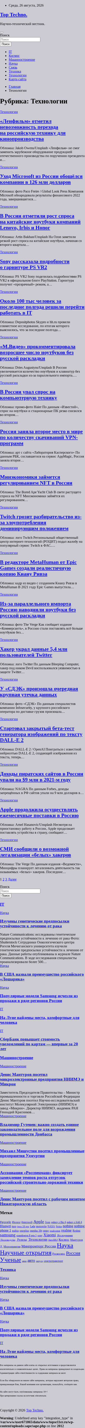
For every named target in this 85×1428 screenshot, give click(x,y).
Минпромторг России (38, 1246)
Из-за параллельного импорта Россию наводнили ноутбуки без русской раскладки (38, 609)
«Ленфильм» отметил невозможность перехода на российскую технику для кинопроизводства (33, 130)
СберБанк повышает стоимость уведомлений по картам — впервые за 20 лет (39, 1044)
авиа (24, 1261)
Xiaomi (49, 1235)
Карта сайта (17, 79)
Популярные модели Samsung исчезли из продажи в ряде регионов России (39, 998)
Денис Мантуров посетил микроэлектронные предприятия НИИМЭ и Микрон (42, 1079)
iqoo (14, 1226)
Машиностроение (22, 59)
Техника (15, 71)
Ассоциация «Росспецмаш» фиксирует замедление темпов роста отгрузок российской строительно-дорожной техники (41, 1177)
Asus (47, 1222)
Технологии (18, 75)
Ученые (10, 1259)
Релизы (21, 1239)
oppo (46, 1230)
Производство (7, 1240)
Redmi (76, 1230)
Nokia (59, 1226)
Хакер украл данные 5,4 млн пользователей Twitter (33, 652)
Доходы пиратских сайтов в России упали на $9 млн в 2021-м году (41, 776)
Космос (14, 55)
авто (31, 1260)
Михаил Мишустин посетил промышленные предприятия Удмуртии (42, 1153)
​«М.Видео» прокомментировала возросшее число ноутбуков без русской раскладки (37, 352)
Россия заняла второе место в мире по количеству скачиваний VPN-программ (41, 437)
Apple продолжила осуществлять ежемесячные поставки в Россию (39, 812)
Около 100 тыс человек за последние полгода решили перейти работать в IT (42, 307)
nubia (15, 1230)
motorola (41, 1226)
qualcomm (55, 1231)
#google (5, 1222)
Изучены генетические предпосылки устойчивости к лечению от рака (34, 923)
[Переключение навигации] (1, 32)
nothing (68, 1226)
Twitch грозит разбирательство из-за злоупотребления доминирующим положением (41, 522)
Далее (12, 879)
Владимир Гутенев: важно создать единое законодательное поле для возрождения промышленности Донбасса (39, 1129)
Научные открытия (25, 1252)
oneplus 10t (36, 1230)
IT (10, 52)
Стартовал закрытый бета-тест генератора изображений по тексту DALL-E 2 (41, 734)
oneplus (24, 1230)
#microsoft (26, 1222)
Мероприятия (11, 1246)
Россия (73, 1253)
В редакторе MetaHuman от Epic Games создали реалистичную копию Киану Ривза (38, 568)
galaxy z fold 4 (74, 1222)
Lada (32, 1226)
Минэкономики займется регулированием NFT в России (36, 480)
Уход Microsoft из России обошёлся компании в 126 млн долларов (41, 179)
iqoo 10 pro (23, 1226)
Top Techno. (13, 14)
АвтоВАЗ (53, 1240)
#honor (16, 1222)
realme (66, 1230)
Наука (13, 63)
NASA (51, 1226)
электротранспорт (53, 1261)
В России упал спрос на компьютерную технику (28, 395)
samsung (7, 1235)
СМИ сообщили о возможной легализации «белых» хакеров (35, 852)
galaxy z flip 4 (58, 1222)
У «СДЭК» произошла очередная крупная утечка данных (39, 691)
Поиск (5, 35)
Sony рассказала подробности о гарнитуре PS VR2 (35, 264)
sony (39, 1235)
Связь (13, 67)
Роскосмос (58, 1253)
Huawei (5, 1226)
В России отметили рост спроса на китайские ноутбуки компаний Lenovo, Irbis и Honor (40, 221)
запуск (39, 1261)
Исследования (65, 1235)
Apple (38, 1221)
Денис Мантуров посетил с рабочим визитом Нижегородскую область (42, 1201)
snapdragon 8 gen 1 (26, 1235)
